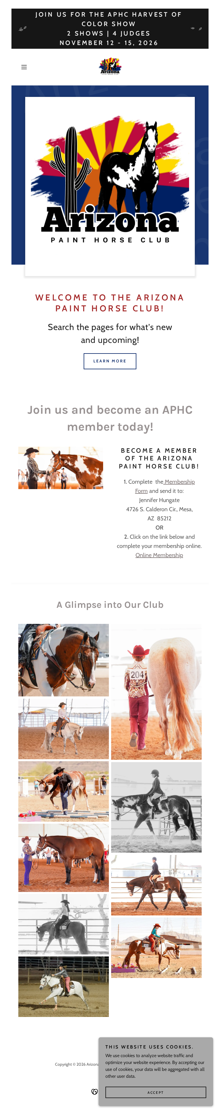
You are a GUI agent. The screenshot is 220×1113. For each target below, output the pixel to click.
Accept (156, 1092)
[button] (32, 67)
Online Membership (159, 555)
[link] (110, 67)
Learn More (110, 361)
